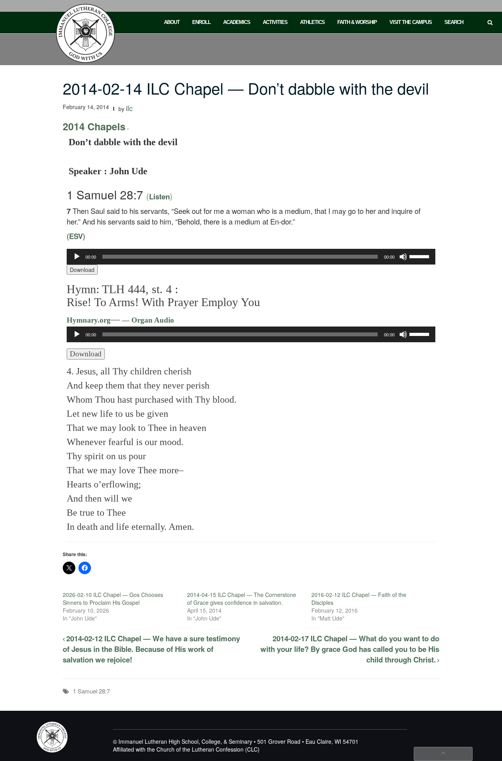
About (172, 22)
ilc (129, 108)
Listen (159, 196)
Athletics (312, 22)
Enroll (201, 22)
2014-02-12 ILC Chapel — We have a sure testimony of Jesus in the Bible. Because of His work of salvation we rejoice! (151, 649)
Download (82, 270)
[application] (251, 257)
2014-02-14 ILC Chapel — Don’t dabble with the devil (246, 88)
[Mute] (403, 257)
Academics (236, 22)
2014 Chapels (94, 126)
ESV (76, 236)
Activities (275, 22)
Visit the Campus (410, 22)
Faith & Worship (357, 22)
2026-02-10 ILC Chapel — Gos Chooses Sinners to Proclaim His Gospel (113, 598)
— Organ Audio (147, 320)
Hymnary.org (89, 320)
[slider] (420, 256)
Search (453, 22)
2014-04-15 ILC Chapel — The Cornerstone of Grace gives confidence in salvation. (241, 598)
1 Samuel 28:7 (91, 691)
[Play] (77, 257)
